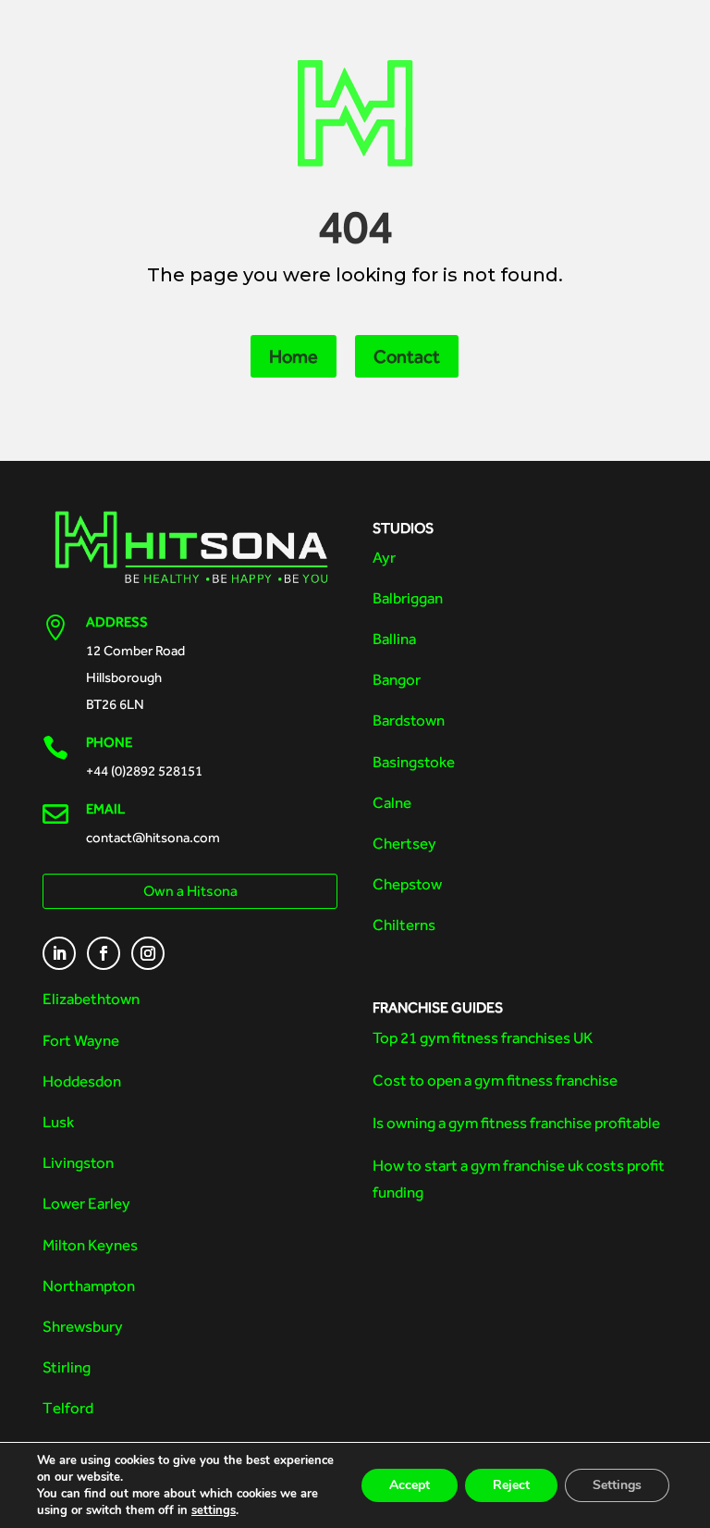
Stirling (67, 1367)
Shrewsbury (83, 1326)
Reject (511, 1485)
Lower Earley (86, 1203)
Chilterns (404, 924)
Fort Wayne (81, 1040)
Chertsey (404, 843)
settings (213, 1510)
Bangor (397, 679)
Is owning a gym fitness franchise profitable (516, 1122)
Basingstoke (414, 761)
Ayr (384, 557)
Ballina (394, 638)
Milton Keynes (90, 1245)
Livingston (78, 1162)
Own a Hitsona (190, 891)
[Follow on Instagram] (148, 953)
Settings (617, 1485)
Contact (406, 356)
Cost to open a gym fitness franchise (495, 1080)
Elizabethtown (91, 998)
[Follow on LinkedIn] (59, 953)
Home (293, 356)
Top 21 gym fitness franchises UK (483, 1037)
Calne (392, 802)
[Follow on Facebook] (103, 953)
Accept (409, 1485)
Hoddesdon (82, 1081)
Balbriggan (408, 598)
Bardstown (409, 720)
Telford (68, 1407)
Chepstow (407, 884)
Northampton (89, 1285)
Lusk (58, 1121)
